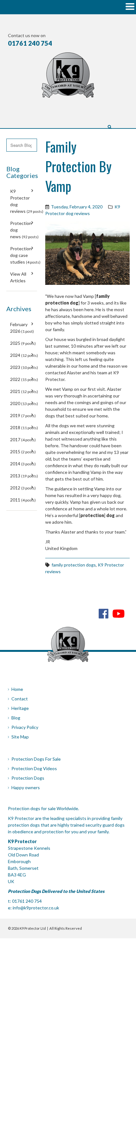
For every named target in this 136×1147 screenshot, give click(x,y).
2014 (23, 463)
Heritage (20, 708)
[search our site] (110, 126)
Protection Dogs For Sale (36, 759)
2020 (24, 403)
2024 (24, 355)
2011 (23, 499)
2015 (23, 451)
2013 (24, 475)
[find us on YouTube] (118, 613)
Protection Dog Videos (34, 768)
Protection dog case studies (25, 255)
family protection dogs (74, 564)
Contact (19, 698)
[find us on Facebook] (103, 613)
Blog (15, 717)
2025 (23, 343)
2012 (23, 487)
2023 (24, 367)
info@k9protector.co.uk (36, 907)
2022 (24, 379)
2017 (23, 439)
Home (17, 689)
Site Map (20, 736)
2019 (23, 415)
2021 (24, 391)
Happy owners (25, 787)
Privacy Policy (24, 727)
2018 (24, 427)
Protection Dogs (27, 778)
